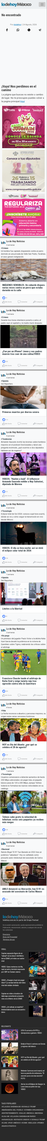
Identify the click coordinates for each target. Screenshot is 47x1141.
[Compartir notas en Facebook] (7, 30)
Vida (4, 711)
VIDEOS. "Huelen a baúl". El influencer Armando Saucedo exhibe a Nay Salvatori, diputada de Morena (23, 481)
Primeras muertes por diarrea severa (20, 412)
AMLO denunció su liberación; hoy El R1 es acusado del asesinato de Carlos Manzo (23, 890)
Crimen (5, 248)
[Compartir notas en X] (29, 30)
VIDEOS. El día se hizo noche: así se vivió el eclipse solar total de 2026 (22, 549)
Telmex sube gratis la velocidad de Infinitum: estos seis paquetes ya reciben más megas (23, 820)
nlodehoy (17, 24)
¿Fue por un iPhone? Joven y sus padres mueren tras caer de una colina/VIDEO (22, 352)
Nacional (5, 849)
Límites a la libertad (12, 608)
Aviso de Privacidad (10, 937)
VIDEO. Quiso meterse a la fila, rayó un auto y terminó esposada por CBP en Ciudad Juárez (13, 969)
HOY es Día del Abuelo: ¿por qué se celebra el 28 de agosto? (19, 746)
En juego (5, 636)
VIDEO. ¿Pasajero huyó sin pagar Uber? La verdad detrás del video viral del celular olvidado (13, 982)
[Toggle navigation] (42, 4)
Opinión (5, 381)
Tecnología (7, 511)
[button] (18, 30)
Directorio (6, 934)
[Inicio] (16, 4)
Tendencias (7, 439)
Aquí (22, 101)
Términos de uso (9, 940)
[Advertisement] (23, 61)
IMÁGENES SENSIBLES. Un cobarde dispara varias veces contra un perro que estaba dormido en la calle (23, 288)
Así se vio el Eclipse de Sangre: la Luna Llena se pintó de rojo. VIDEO (33, 1086)
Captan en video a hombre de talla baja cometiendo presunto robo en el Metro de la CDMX (12, 996)
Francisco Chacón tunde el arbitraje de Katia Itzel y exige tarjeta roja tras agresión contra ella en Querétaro (21, 681)
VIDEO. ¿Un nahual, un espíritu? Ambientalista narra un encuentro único (13, 1009)
